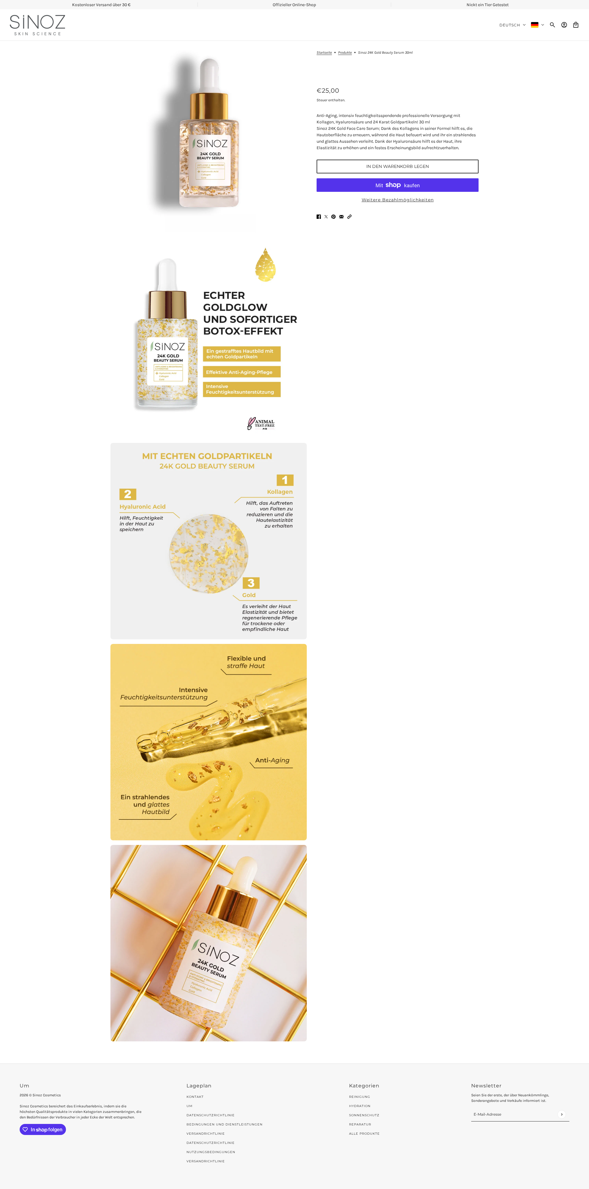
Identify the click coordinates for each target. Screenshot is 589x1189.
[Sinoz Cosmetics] (37, 25)
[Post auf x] (326, 216)
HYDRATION (360, 1106)
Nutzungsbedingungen (211, 1152)
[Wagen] (575, 24)
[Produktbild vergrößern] (208, 139)
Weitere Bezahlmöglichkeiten (398, 200)
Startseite (324, 53)
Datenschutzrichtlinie (211, 1115)
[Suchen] (552, 24)
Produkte (345, 53)
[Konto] (564, 24)
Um (190, 1106)
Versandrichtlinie (206, 1134)
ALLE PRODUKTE (364, 1134)
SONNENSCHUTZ (364, 1115)
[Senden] (561, 1114)
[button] (349, 216)
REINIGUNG (359, 1097)
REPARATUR (360, 1124)
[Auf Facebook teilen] (318, 216)
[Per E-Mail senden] (341, 216)
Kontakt (195, 1097)
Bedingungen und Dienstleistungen (225, 1124)
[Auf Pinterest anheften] (333, 216)
